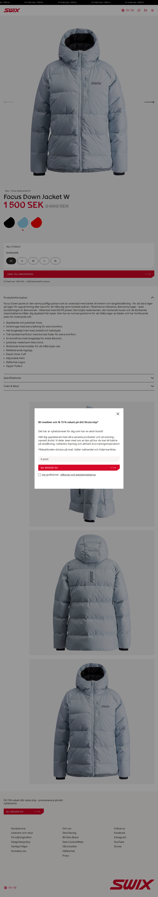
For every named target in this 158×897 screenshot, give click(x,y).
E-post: (45, 459)
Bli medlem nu (49, 467)
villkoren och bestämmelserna (78, 474)
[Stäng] (118, 414)
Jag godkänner (69, 474)
